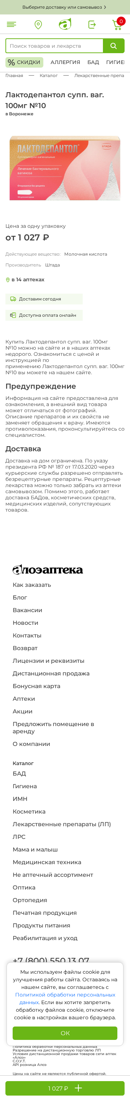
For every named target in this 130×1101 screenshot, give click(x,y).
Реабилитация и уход (45, 938)
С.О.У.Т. (19, 1061)
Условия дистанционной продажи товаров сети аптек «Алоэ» (64, 1055)
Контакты (27, 635)
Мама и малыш (35, 849)
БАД (93, 62)
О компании (31, 744)
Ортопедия (30, 900)
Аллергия (65, 62)
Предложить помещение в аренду (53, 728)
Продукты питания (41, 925)
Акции (22, 711)
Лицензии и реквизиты (48, 660)
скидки (24, 62)
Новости (25, 622)
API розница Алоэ (30, 1065)
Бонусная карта (36, 686)
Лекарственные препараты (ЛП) (62, 824)
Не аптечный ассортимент (53, 874)
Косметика (29, 811)
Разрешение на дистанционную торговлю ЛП (57, 1050)
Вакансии (27, 610)
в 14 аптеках (28, 280)
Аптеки (24, 698)
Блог (20, 597)
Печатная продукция (45, 912)
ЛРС (19, 836)
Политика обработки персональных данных (55, 1047)
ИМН (20, 798)
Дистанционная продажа (51, 673)
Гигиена (25, 786)
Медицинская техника (47, 862)
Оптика (24, 887)
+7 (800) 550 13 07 (50, 961)
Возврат (25, 648)
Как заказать (32, 584)
